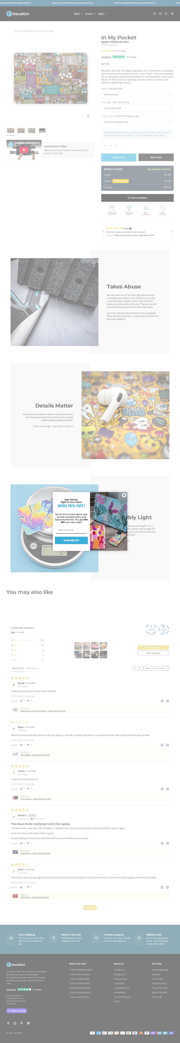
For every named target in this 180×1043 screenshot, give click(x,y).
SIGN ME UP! (71, 540)
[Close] (124, 495)
